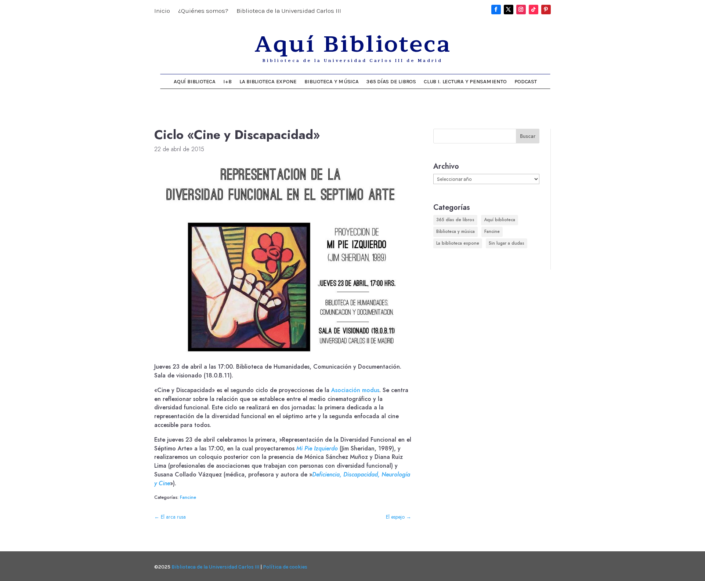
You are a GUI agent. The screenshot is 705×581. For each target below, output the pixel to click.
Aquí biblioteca (499, 219)
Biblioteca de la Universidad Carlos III (288, 11)
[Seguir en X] (508, 9)
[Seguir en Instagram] (521, 9)
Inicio (162, 11)
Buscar (527, 136)
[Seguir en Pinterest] (546, 9)
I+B (227, 81)
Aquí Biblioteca (194, 81)
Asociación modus (355, 390)
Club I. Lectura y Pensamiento (465, 81)
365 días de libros (391, 81)
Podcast (525, 81)
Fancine (188, 497)
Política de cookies (285, 567)
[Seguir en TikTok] (533, 9)
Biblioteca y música (331, 81)
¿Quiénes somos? (203, 11)
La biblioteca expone (268, 81)
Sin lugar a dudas (506, 243)
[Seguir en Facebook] (496, 9)
